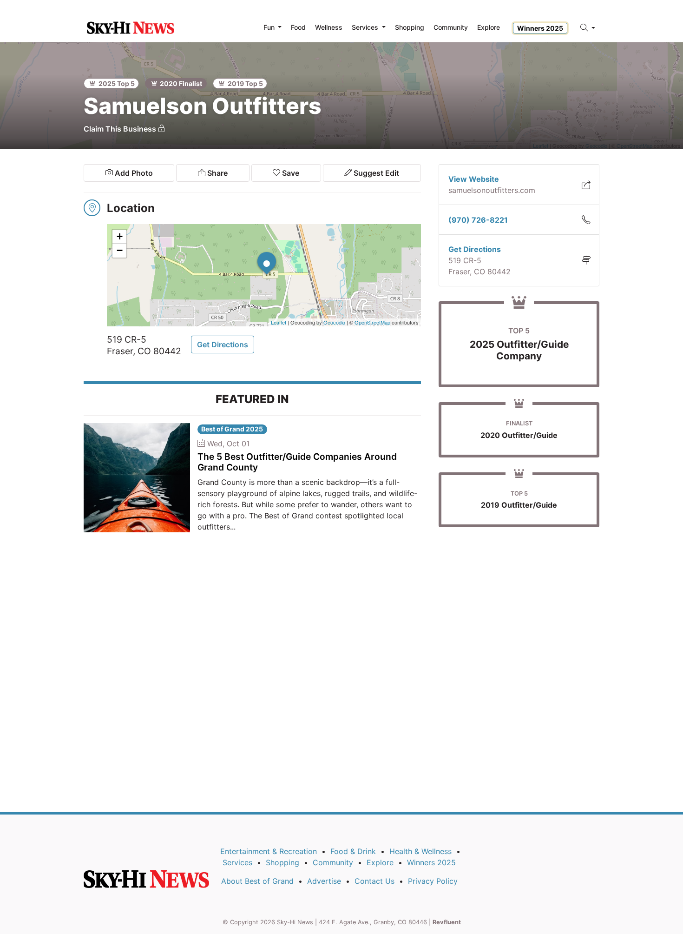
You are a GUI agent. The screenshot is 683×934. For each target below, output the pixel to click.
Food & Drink (353, 851)
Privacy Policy (433, 881)
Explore (488, 27)
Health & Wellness (420, 851)
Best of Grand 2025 (232, 429)
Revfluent (447, 922)
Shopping (282, 862)
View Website (473, 179)
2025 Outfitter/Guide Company (519, 350)
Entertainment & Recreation (268, 851)
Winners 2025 (540, 28)
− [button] (120, 250)
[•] (257, 252)
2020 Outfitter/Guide (519, 435)
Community (333, 862)
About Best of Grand (257, 881)
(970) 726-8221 (478, 220)
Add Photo (133, 173)
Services (237, 862)
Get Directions (222, 344)
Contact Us (374, 881)
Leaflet (278, 322)
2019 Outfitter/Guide (519, 505)
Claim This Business (121, 128)
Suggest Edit (375, 173)
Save (289, 173)
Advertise (324, 881)
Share (216, 173)
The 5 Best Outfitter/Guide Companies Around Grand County (297, 462)
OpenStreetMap (372, 322)
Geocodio (334, 322)
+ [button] (120, 236)
